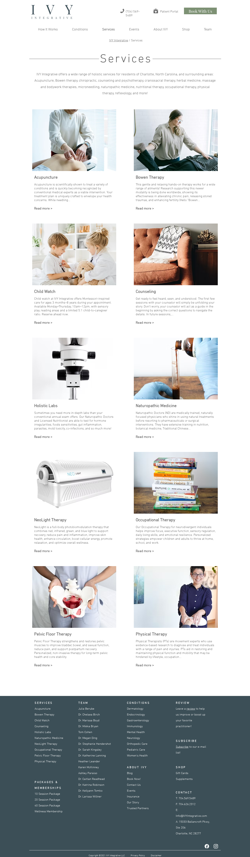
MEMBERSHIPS (48, 788)
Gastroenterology (138, 720)
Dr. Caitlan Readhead (91, 779)
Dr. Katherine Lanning (92, 755)
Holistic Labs (43, 732)
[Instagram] (216, 846)
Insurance (133, 796)
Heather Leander (89, 761)
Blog (130, 773)
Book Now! (134, 779)
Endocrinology (136, 714)
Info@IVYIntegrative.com (191, 816)
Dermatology (135, 709)
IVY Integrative (118, 41)
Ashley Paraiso (87, 773)
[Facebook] (207, 846)
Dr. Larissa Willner (90, 796)
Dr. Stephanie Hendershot (94, 744)
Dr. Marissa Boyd (88, 720)
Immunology (135, 726)
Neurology (133, 738)
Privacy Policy (138, 855)
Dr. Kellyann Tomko (90, 791)
